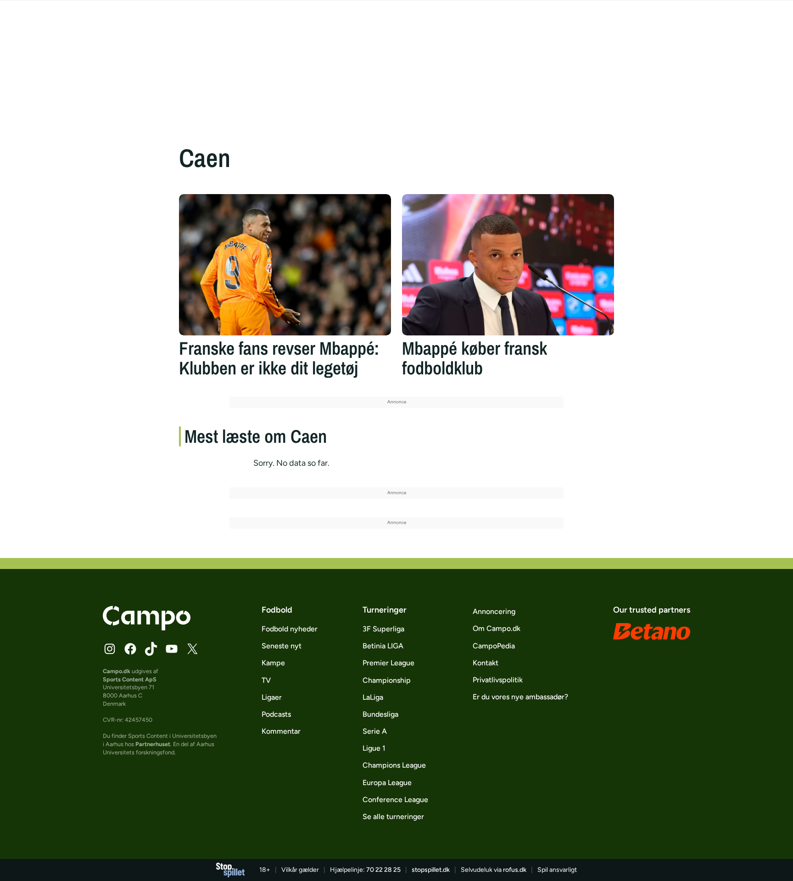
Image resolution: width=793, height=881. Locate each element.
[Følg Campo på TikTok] (151, 649)
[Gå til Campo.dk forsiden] (146, 628)
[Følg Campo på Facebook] (130, 649)
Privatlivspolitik (498, 679)
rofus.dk (514, 870)
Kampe (273, 662)
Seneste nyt (282, 645)
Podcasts (276, 714)
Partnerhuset (152, 744)
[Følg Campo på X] (192, 649)
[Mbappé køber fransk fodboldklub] (508, 264)
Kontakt (485, 662)
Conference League (395, 799)
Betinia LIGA (383, 645)
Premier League (388, 662)
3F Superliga (383, 629)
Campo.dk (116, 671)
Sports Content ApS (129, 679)
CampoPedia (494, 645)
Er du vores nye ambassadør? (520, 696)
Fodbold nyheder (290, 629)
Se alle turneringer (393, 816)
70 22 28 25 (383, 870)
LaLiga (373, 697)
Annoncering (494, 611)
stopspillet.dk (431, 870)
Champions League (394, 765)
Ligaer (272, 697)
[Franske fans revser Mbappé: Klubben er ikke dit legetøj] (285, 264)
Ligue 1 (374, 748)
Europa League (387, 782)
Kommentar (281, 731)
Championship (387, 680)
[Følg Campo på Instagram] (110, 649)
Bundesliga (380, 714)
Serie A (375, 731)
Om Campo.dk (496, 628)
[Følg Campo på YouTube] (172, 649)
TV (266, 680)
